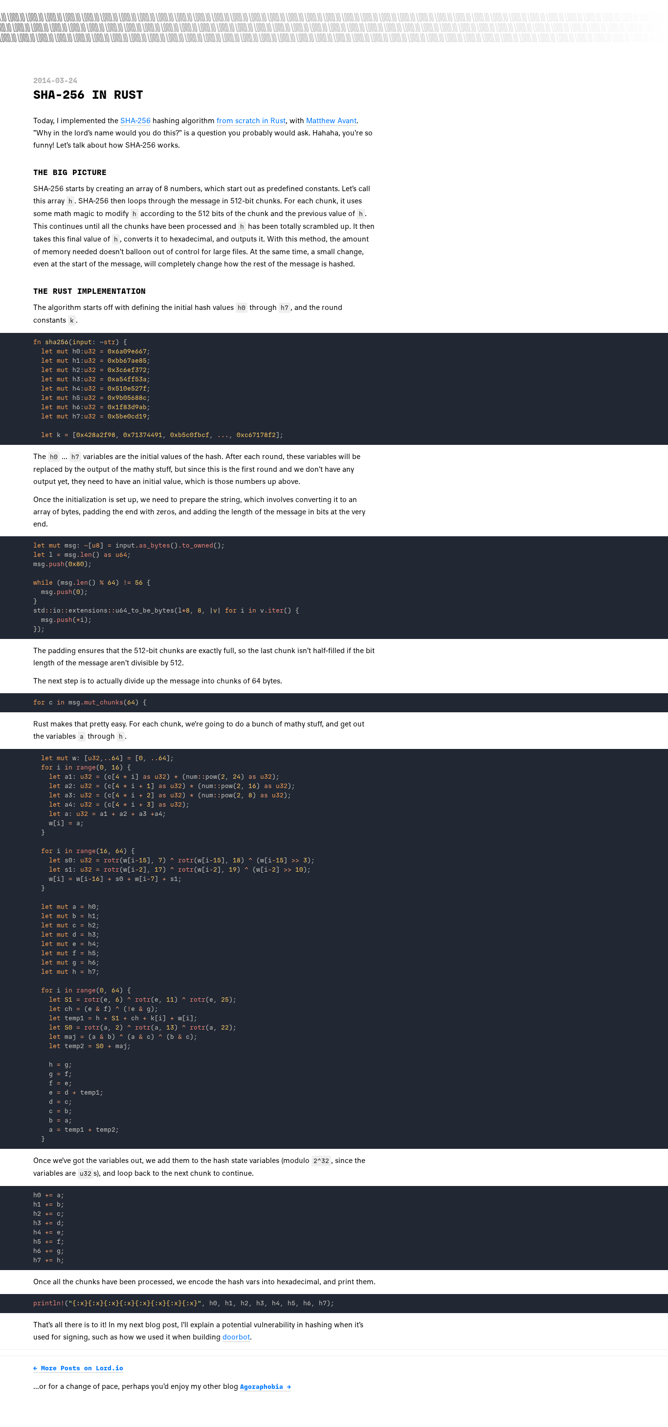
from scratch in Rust (251, 120)
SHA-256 (135, 120)
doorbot (236, 1337)
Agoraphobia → (265, 1387)
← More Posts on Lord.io (78, 1368)
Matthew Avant (331, 120)
